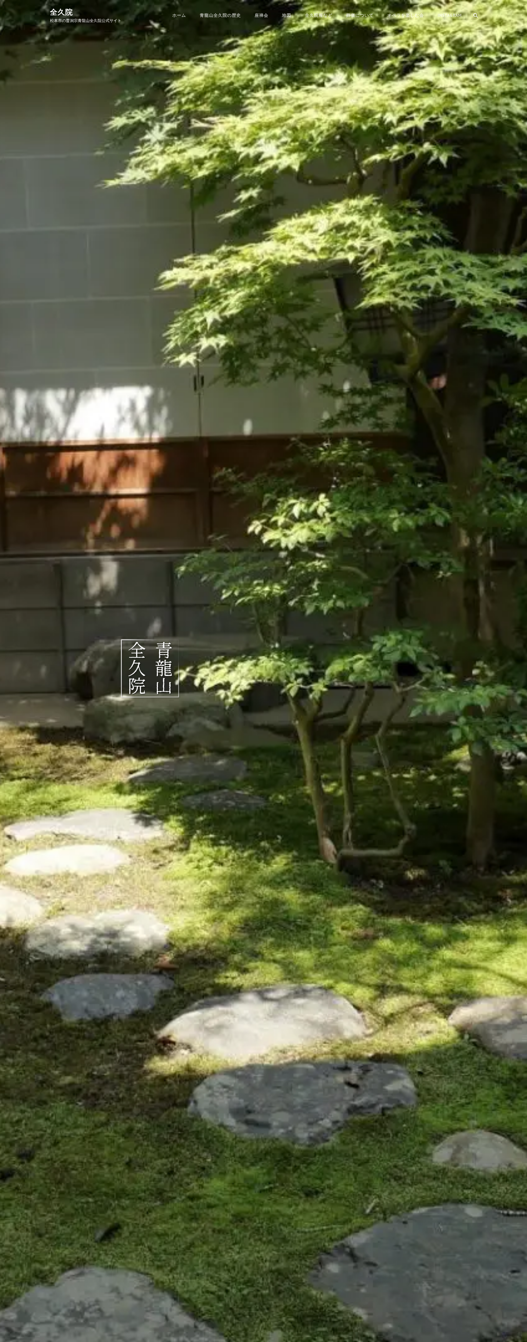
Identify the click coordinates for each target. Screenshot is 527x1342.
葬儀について (360, 15)
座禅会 (261, 15)
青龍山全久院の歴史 (220, 15)
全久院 (61, 12)
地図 (286, 15)
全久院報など (318, 15)
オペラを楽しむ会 (405, 15)
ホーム (179, 15)
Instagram (450, 15)
